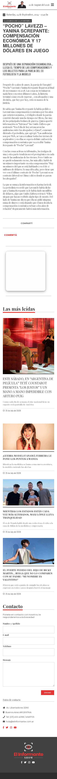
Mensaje (7, 660)
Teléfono (7, 646)
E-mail (6, 635)
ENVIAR (47, 693)
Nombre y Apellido (11, 623)
